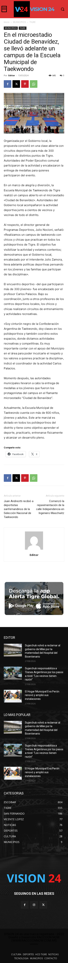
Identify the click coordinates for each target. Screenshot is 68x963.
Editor (11, 75)
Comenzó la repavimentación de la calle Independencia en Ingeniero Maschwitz (50, 507)
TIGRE (32, 22)
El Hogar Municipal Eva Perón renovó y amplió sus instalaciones (42, 695)
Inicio (6, 22)
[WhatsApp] (33, 84)
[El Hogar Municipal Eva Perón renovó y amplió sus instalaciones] (13, 696)
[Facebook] (7, 84)
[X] (16, 84)
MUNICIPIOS (19, 22)
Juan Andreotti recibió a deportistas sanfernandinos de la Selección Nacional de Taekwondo (18, 509)
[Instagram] (34, 905)
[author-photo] (34, 549)
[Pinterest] (25, 84)
